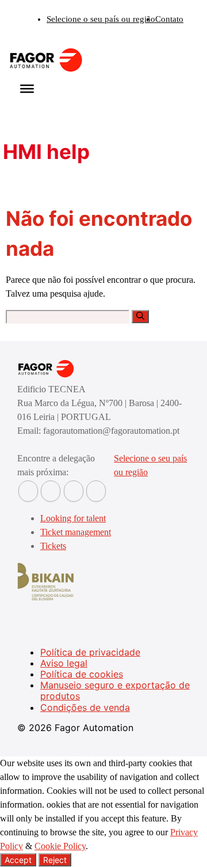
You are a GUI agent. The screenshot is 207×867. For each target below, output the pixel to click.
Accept (18, 860)
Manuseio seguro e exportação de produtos (115, 690)
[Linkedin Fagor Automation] (50, 491)
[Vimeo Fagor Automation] (73, 491)
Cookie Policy (60, 846)
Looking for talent (73, 518)
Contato (169, 19)
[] (140, 316)
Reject (55, 860)
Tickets (53, 546)
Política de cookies (81, 674)
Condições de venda (85, 707)
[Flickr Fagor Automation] (28, 491)
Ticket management (75, 532)
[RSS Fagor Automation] (96, 491)
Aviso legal (63, 663)
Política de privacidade (90, 652)
